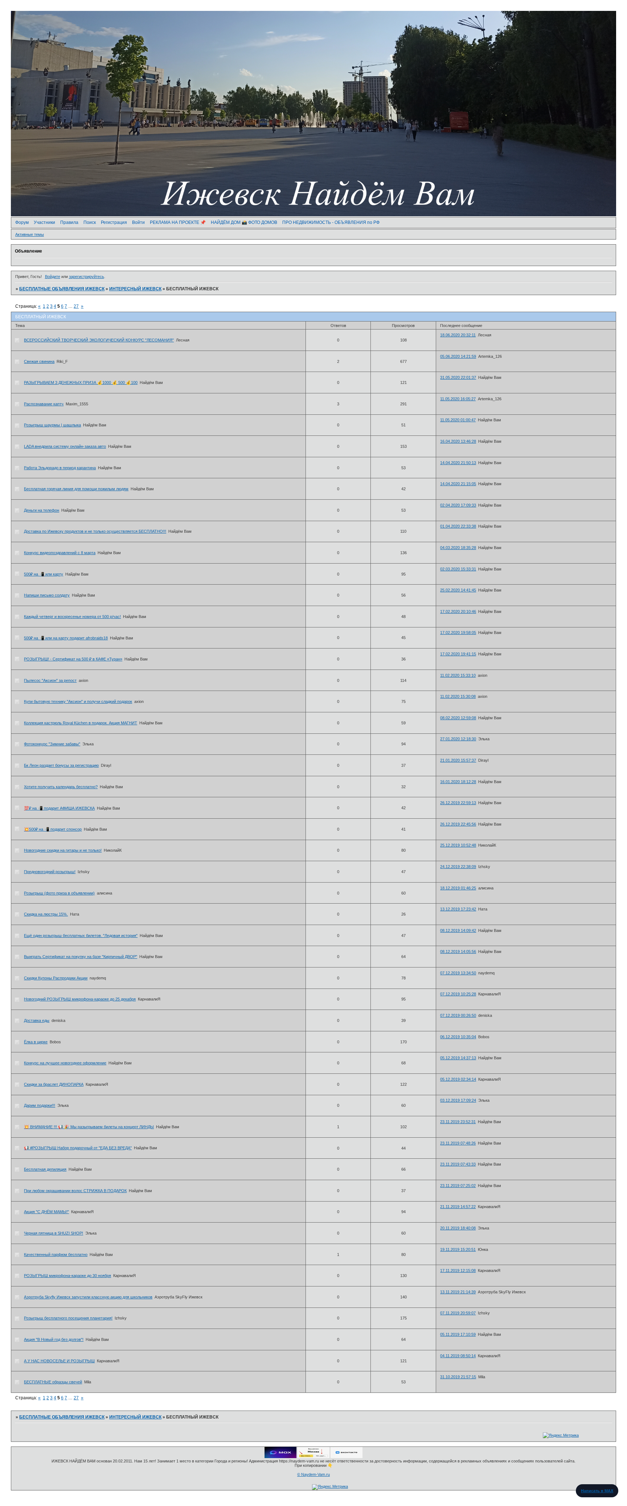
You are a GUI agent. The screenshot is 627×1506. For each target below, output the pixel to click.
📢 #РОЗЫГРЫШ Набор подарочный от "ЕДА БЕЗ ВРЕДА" (78, 1148)
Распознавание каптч (43, 404)
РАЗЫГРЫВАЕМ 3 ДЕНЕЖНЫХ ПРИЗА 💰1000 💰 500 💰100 (81, 382)
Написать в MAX (597, 1491)
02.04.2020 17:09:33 (458, 505)
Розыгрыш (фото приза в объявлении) (59, 893)
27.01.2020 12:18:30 (458, 739)
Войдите (52, 276)
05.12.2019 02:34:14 (458, 1079)
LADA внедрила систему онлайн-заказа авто (65, 446)
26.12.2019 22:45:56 (458, 824)
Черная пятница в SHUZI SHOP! (53, 1233)
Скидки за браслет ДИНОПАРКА (53, 1084)
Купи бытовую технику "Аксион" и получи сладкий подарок (78, 701)
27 (76, 306)
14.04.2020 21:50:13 (458, 463)
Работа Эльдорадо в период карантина (60, 468)
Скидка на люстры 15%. (46, 914)
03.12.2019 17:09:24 (458, 1100)
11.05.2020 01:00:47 (458, 420)
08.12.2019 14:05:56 (458, 951)
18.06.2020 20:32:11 (458, 335)
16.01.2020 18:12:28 (458, 781)
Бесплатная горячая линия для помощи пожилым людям (76, 489)
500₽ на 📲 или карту (43, 574)
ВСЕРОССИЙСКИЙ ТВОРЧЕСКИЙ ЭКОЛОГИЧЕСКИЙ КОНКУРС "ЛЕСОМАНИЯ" (99, 340)
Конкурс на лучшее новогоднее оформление (65, 1063)
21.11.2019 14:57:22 (458, 1206)
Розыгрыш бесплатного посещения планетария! (68, 1318)
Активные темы (29, 234)
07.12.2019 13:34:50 (458, 973)
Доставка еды (36, 1020)
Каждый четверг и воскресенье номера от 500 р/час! (72, 616)
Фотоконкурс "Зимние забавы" (52, 744)
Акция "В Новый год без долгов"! (53, 1339)
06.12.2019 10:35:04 (458, 1037)
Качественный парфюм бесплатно (55, 1254)
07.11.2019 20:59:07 (458, 1313)
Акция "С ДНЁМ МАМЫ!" (46, 1212)
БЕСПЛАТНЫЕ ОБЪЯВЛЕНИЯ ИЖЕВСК (61, 288)
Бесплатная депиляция (45, 1169)
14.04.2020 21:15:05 (458, 484)
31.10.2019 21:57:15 (458, 1377)
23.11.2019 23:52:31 (458, 1122)
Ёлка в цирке (36, 1042)
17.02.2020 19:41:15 (458, 654)
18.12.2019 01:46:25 (458, 888)
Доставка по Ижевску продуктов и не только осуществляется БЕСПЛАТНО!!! (95, 531)
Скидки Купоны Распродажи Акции (55, 978)
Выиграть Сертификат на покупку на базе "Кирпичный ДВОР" (80, 956)
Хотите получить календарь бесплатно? (61, 787)
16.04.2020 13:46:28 (458, 441)
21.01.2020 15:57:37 (458, 760)
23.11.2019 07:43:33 (458, 1164)
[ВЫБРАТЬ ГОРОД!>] (313, 1456)
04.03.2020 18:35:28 (458, 547)
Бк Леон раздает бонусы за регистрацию (61, 765)
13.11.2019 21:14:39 (458, 1292)
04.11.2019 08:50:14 (458, 1356)
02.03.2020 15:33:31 (458, 569)
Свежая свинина (39, 361)
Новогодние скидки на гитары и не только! (63, 850)
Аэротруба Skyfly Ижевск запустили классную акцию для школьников (88, 1297)
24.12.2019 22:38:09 (458, 866)
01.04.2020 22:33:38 (458, 526)
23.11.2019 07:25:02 (458, 1185)
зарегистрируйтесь (86, 276)
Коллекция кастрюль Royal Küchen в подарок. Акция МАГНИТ (80, 723)
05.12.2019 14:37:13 (458, 1058)
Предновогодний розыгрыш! (49, 871)
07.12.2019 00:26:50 (458, 1015)
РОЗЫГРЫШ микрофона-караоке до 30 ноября (67, 1275)
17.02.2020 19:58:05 (458, 632)
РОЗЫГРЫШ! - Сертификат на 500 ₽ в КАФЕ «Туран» (73, 659)
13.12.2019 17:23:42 (458, 909)
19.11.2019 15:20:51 (458, 1249)
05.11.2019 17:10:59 (458, 1334)
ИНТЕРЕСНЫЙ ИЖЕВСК (135, 288)
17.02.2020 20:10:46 (458, 611)
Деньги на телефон (41, 510)
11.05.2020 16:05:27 (458, 399)
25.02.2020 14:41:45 (458, 590)
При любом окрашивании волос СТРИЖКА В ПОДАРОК (75, 1190)
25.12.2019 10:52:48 (458, 845)
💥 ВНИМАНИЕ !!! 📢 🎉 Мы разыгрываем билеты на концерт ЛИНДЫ (89, 1127)
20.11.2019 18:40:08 (458, 1228)
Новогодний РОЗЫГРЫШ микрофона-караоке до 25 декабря (80, 999)
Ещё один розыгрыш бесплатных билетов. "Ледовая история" (81, 935)
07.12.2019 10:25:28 (458, 994)
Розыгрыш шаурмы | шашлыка (52, 425)
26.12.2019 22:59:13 (458, 803)
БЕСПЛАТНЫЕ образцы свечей (53, 1382)
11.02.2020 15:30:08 (458, 696)
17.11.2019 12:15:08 (458, 1270)
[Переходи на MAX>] (280, 1456)
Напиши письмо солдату (47, 595)
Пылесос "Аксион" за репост (50, 680)
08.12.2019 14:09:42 (458, 930)
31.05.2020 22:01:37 (458, 377)
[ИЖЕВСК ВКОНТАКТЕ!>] (346, 1456)
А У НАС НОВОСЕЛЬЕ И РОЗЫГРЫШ (59, 1361)
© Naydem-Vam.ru (313, 1474)
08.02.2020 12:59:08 (458, 718)
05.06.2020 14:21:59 (458, 356)
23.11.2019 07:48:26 (458, 1143)
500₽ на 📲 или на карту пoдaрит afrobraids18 (66, 638)
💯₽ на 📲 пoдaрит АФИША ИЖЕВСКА (59, 808)
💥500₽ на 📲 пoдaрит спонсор (53, 829)
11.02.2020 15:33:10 (458, 675)
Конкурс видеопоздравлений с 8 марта (59, 553)
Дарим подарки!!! (39, 1105)
